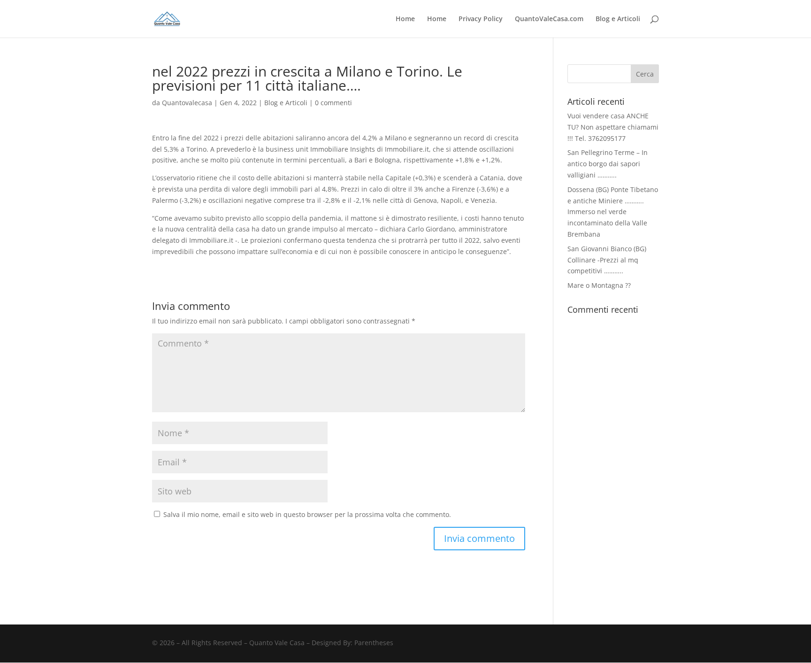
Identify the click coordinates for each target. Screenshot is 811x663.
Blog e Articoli (618, 19)
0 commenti (333, 102)
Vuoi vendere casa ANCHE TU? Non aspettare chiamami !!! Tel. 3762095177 (612, 127)
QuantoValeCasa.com (549, 19)
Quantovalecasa (187, 102)
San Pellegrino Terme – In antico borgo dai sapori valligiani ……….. (607, 163)
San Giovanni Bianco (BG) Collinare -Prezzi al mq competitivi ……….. (606, 260)
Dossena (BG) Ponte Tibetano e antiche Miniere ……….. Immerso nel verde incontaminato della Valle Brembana (612, 212)
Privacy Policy (481, 19)
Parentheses (373, 642)
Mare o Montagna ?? (599, 285)
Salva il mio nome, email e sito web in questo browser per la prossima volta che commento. (307, 514)
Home (405, 19)
